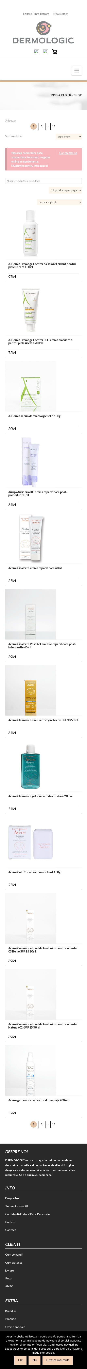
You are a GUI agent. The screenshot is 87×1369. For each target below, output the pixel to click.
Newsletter (60, 13)
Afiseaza (10, 120)
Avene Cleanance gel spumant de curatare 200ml (40, 796)
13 (53, 126)
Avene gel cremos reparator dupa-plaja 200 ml (38, 1100)
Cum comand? (14, 1254)
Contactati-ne (68, 152)
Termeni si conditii (16, 1206)
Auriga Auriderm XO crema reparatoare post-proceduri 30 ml (37, 493)
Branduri (10, 1311)
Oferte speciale (15, 1327)
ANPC (9, 1286)
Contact (10, 1230)
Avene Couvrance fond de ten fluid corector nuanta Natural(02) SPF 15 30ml (42, 1025)
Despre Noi (12, 1198)
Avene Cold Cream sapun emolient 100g (34, 872)
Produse (10, 1318)
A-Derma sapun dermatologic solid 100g (34, 416)
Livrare (9, 1270)
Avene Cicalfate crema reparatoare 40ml (35, 568)
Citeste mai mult (57, 1360)
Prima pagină (61, 95)
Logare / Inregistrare (36, 13)
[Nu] (82, 1350)
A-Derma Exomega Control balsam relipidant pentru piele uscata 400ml (42, 265)
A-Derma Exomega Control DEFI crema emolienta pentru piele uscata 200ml (40, 341)
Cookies (10, 1222)
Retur (9, 1278)
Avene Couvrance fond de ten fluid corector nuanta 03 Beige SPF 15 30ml (42, 949)
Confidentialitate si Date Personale (27, 1214)
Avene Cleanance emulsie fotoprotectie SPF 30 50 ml (43, 720)
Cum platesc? (13, 1262)
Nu (34, 1360)
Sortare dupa (13, 136)
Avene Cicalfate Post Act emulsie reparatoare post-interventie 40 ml (42, 645)
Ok (20, 1360)
